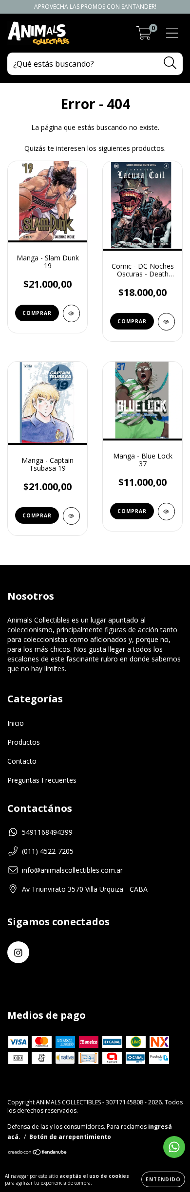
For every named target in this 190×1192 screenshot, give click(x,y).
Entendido (163, 1179)
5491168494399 (47, 832)
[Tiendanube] (37, 1153)
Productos (23, 742)
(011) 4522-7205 (48, 851)
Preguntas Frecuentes (41, 780)
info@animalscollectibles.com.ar (72, 870)
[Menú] (172, 33)
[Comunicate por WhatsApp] (174, 1147)
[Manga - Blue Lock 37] (166, 511)
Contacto (22, 761)
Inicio (15, 723)
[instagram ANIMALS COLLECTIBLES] (18, 952)
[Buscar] (170, 63)
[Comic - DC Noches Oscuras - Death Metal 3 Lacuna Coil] (166, 321)
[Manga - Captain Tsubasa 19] (71, 516)
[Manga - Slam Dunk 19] (71, 313)
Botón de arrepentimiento (70, 1137)
